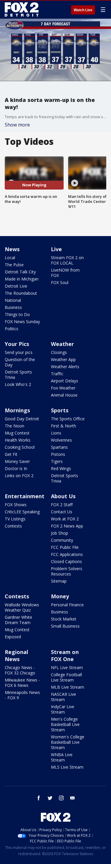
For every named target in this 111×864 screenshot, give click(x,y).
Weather (62, 343)
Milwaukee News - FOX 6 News (22, 682)
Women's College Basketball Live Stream (67, 742)
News (12, 249)
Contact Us (61, 511)
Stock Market (63, 619)
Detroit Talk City (20, 272)
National (13, 300)
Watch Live (83, 10)
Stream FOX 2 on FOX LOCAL (67, 260)
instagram (61, 798)
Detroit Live (16, 286)
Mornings (17, 410)
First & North (63, 426)
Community (62, 540)
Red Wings (61, 468)
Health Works (17, 440)
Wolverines (61, 440)
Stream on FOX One (65, 655)
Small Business (65, 626)
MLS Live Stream (67, 767)
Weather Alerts (65, 366)
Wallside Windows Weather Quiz (22, 607)
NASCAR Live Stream (63, 696)
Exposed (13, 636)
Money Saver (17, 461)
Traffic (57, 373)
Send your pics (19, 352)
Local (10, 257)
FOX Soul (59, 282)
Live (56, 249)
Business (13, 307)
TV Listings (15, 519)
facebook (39, 798)
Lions (56, 433)
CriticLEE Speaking (22, 511)
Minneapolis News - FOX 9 (22, 695)
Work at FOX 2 (65, 519)
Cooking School (20, 447)
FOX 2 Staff (62, 504)
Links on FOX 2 (19, 475)
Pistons (58, 454)
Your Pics (17, 343)
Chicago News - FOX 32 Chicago (20, 670)
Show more (17, 124)
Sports (59, 410)
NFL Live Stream (67, 667)
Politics (11, 328)
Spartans (59, 447)
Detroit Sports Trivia (18, 374)
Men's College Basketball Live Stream (65, 724)
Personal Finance (67, 604)
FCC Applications (67, 554)
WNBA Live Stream (62, 757)
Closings (59, 352)
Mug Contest (17, 433)
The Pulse (14, 264)
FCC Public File (65, 547)
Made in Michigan (21, 279)
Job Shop (59, 533)
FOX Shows (16, 504)
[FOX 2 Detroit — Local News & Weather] (22, 9)
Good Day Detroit (22, 418)
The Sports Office (68, 418)
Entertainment (24, 496)
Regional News (16, 655)
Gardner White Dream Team (18, 619)
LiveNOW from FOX (65, 272)
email (72, 798)
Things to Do (17, 314)
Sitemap (59, 581)
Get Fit (11, 454)
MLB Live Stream (67, 687)
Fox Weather (63, 388)
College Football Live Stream (66, 677)
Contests (13, 526)
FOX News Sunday (22, 321)
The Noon (14, 426)
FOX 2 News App (67, 526)
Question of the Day (20, 362)
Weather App (63, 359)
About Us (63, 496)
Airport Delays (64, 381)
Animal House (64, 395)
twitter (50, 798)
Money (60, 596)
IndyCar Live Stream (62, 709)
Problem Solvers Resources (66, 571)
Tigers (57, 461)
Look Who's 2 (18, 384)
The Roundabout (21, 293)
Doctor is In (16, 468)
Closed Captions (66, 561)
